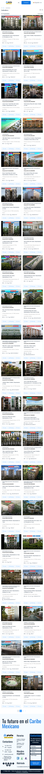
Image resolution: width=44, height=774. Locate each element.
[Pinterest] (7, 765)
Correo (18, 46)
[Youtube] (10, 765)
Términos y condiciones (22, 772)
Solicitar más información (35, 763)
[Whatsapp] (4, 763)
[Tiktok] (8, 763)
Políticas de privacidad (34, 771)
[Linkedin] (11, 763)
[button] (19, 3)
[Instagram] (13, 763)
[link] (11, 22)
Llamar (5, 46)
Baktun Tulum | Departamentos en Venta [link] (32, 661)
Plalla (3, 7)
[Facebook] (6, 763)
